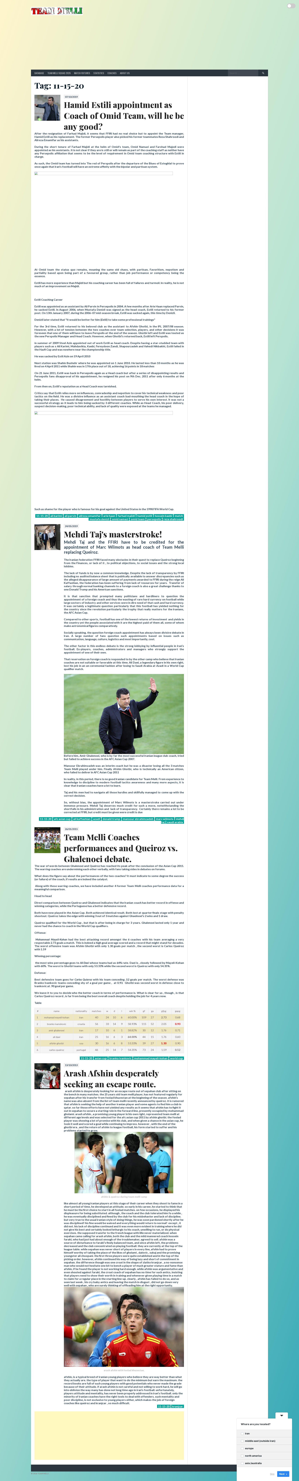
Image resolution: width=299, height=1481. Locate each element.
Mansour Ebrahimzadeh (138, 818)
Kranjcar (177, 1406)
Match (179, 515)
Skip (272, 1474)
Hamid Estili (144, 515)
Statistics (98, 73)
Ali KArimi (56, 515)
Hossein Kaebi (163, 515)
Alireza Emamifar (90, 515)
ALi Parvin (70, 515)
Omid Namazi (120, 519)
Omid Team (138, 519)
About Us (125, 73)
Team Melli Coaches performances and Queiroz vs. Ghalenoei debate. (121, 848)
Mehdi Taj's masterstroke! (113, 534)
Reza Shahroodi (173, 519)
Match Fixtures (82, 73)
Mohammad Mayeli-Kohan (150, 1058)
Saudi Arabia (175, 822)
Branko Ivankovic (120, 1058)
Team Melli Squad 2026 (59, 73)
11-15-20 (42, 515)
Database (39, 73)
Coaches (111, 73)
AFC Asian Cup (62, 818)
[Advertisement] (149, 44)
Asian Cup (101, 1058)
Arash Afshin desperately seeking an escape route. (111, 1078)
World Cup (176, 1058)
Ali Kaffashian (81, 818)
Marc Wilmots (164, 818)
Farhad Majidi (126, 515)
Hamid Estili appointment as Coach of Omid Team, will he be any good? (124, 115)
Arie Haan (109, 515)
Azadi (96, 818)
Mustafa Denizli (99, 519)
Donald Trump (111, 818)
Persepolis (154, 519)
